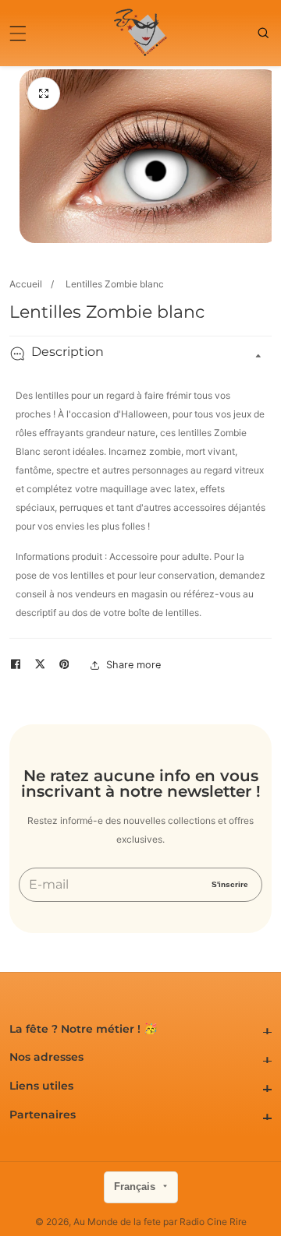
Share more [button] (133, 665)
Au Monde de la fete (117, 1222)
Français (136, 1186)
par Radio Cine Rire (205, 1222)
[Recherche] (265, 32)
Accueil (25, 284)
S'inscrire (230, 883)
